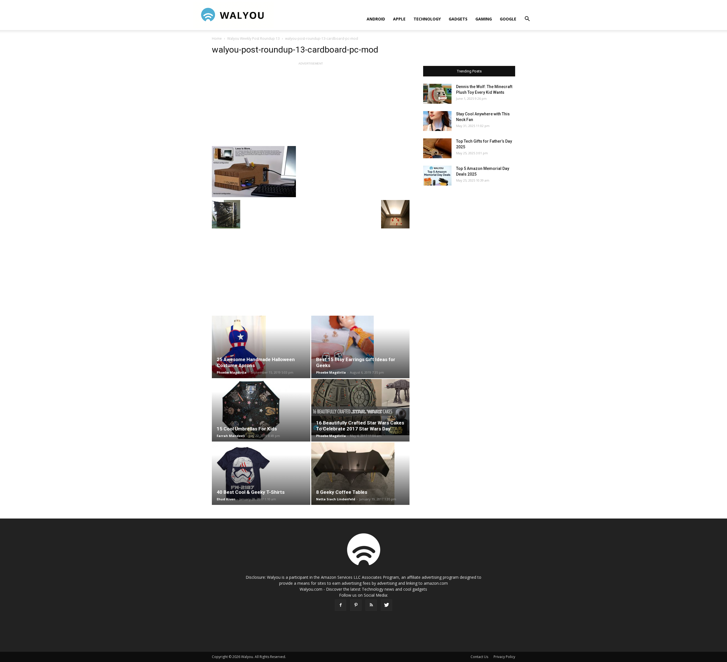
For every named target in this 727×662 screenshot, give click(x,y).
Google (508, 19)
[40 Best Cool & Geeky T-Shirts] (261, 473)
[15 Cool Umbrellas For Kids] (261, 410)
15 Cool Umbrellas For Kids (247, 429)
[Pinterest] (356, 605)
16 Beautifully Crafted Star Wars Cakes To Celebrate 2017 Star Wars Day (360, 426)
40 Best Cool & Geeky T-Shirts (251, 492)
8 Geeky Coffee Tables (341, 492)
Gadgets (458, 19)
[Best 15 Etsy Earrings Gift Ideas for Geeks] (360, 347)
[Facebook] (340, 605)
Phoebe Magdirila (231, 372)
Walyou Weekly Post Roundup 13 (253, 38)
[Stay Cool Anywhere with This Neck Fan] (437, 121)
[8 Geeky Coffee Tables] (360, 473)
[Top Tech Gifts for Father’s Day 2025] (437, 148)
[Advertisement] (311, 106)
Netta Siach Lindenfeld (335, 499)
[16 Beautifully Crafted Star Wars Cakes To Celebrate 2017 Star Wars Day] (360, 407)
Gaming (483, 19)
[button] (527, 19)
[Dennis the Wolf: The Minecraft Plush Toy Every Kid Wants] (437, 94)
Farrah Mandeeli (231, 436)
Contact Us (479, 656)
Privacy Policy (504, 656)
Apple (399, 19)
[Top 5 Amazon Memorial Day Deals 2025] (437, 176)
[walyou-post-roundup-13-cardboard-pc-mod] (311, 171)
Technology (427, 19)
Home (217, 38)
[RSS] (371, 605)
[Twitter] (386, 605)
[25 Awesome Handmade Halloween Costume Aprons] (261, 347)
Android (376, 19)
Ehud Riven (226, 499)
